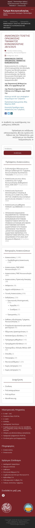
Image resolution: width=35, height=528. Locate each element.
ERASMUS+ (12, 5)
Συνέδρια (13, 309)
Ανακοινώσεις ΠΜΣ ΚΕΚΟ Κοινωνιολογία (14, 268)
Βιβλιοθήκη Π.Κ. (8, 477)
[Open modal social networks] (11, 113)
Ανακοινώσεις (10, 257)
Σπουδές (8, 354)
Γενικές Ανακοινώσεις (14, 51)
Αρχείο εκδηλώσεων (13, 289)
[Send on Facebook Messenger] (9, 113)
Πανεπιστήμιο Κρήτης (20, 1)
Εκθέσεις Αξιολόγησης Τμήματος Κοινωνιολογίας (17, 320)
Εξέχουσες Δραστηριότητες (15, 332)
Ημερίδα (13, 305)
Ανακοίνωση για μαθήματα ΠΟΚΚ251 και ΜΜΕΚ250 (15, 206)
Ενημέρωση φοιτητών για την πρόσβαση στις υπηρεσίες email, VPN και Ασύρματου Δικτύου (17, 428)
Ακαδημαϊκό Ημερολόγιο (11, 464)
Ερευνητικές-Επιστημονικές (18, 300)
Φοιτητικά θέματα (20, 53)
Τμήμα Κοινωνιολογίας (16, 10)
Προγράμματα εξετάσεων (14, 344)
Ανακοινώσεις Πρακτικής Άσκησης (18, 279)
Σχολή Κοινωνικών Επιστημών (17, 3)
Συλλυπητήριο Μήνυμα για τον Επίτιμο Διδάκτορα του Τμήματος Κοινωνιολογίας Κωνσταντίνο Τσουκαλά (17, 172)
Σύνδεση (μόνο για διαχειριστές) (14, 438)
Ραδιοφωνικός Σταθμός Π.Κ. (13, 480)
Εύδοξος (6, 421)
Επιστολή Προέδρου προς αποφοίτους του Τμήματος (14, 108)
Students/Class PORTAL (11, 416)
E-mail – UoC (7, 414)
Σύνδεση (8, 386)
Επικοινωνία (22, 5)
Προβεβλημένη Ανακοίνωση (18, 260)
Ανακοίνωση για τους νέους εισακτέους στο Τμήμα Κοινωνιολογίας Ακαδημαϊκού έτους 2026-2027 (16, 182)
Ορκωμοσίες (9, 53)
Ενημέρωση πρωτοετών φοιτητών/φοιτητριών (18, 326)
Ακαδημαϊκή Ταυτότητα (11, 424)
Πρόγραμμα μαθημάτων (14, 340)
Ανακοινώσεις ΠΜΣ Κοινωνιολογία (18, 273)
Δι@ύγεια (6, 469)
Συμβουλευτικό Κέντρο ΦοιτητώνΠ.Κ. (16, 475)
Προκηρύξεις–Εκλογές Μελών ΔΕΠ (18, 348)
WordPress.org (10, 398)
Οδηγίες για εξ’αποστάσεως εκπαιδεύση (16, 433)
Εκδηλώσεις (9, 297)
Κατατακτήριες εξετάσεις (14, 336)
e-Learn (6, 419)
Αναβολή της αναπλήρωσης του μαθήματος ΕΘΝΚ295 (16, 123)
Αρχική (10, 1)
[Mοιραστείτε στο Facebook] (6, 113)
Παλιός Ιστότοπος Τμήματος (13, 483)
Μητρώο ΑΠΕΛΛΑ (9, 467)
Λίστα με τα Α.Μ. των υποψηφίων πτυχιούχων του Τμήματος (17, 97)
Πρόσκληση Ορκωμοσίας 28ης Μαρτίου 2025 (16, 103)
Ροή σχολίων (10, 394)
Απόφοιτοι (9, 285)
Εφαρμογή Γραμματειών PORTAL (14, 436)
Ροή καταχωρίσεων (12, 390)
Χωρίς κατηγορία (11, 366)
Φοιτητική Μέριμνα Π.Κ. (11, 472)
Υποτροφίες (9, 358)
